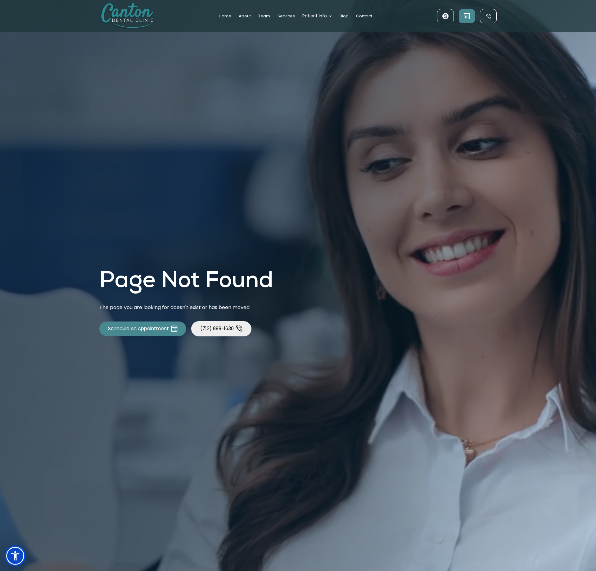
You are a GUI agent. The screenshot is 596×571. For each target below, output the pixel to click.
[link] (126, 16)
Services (286, 16)
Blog (344, 16)
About (245, 16)
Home (225, 16)
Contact (364, 16)
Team (264, 16)
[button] (317, 16)
